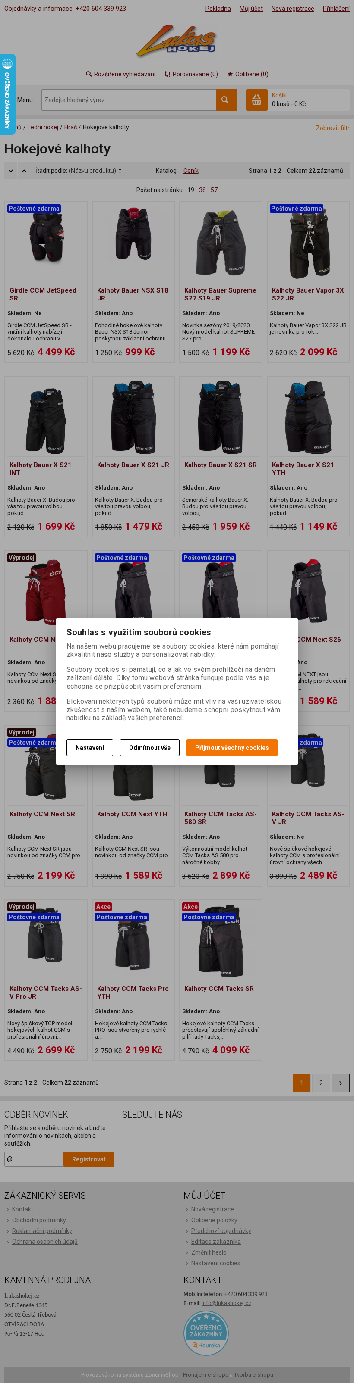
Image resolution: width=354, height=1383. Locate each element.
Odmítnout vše (150, 747)
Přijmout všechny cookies (232, 747)
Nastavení (90, 747)
